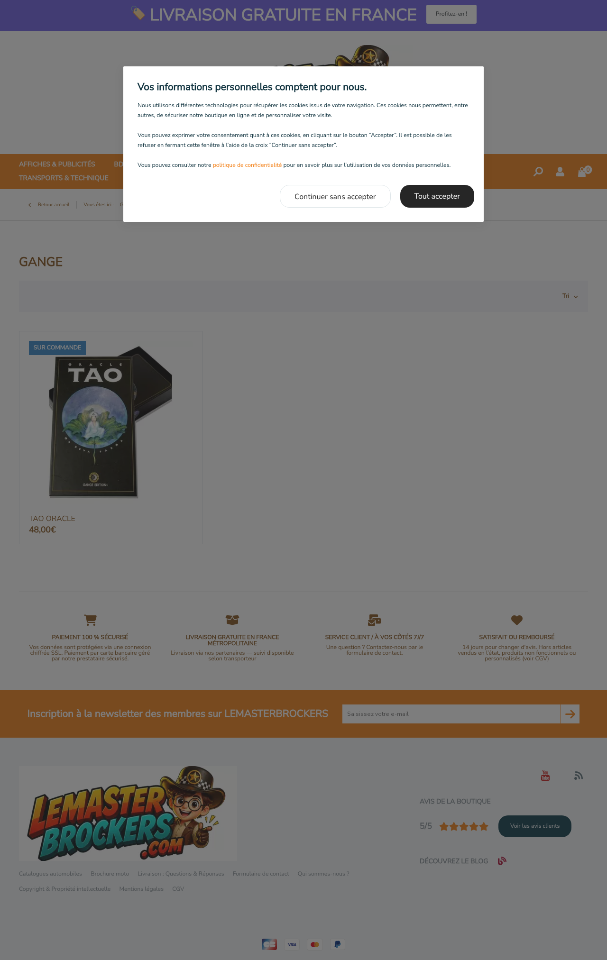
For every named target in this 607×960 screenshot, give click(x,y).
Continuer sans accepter (335, 197)
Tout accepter (437, 196)
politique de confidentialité (247, 165)
